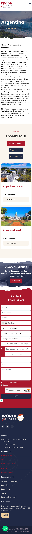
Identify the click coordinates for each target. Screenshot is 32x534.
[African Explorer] (20, 418)
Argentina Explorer (13, 186)
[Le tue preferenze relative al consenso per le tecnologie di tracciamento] (1, 400)
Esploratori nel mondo (8, 497)
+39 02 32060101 (9, 445)
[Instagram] (12, 426)
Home (5, 28)
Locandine (4, 485)
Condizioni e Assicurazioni (9, 481)
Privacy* (6, 385)
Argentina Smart (12, 230)
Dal (2, 349)
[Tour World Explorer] (6, 4)
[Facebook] (2, 426)
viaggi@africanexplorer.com (13, 447)
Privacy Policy (6, 489)
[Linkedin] (7, 426)
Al (1, 354)
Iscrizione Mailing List (10, 382)
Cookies (3, 493)
